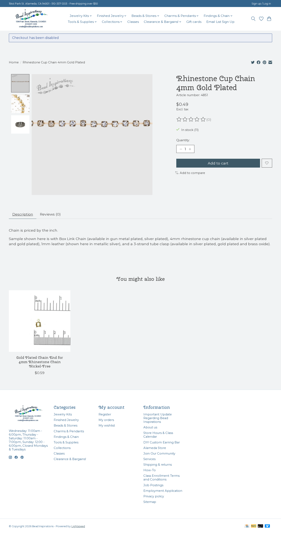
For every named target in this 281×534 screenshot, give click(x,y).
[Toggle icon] (253, 18)
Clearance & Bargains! (70, 459)
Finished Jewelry (66, 420)
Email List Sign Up (220, 22)
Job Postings (153, 485)
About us (150, 427)
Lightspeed (78, 526)
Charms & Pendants (69, 431)
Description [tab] (22, 214)
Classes (133, 22)
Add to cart (218, 163)
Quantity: (183, 140)
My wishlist (107, 425)
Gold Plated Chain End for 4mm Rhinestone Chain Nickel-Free (39, 361)
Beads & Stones (65, 425)
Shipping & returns (157, 464)
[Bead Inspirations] (31, 18)
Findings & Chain (66, 437)
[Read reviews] (191, 119)
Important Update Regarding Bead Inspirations (157, 418)
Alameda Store (154, 448)
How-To (149, 470)
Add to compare (192, 173)
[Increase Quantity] (190, 149)
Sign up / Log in (261, 3)
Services (149, 459)
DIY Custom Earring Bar (161, 442)
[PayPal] (253, 526)
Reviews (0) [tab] (50, 214)
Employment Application (162, 491)
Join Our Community (159, 453)
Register (105, 414)
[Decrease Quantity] (181, 149)
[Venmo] (267, 526)
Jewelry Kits (63, 414)
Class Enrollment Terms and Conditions (161, 477)
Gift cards (193, 22)
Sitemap (149, 502)
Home (14, 62)
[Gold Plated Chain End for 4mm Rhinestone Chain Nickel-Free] (39, 321)
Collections (62, 448)
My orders (106, 420)
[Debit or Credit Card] (260, 526)
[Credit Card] (247, 526)
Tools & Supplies (66, 442)
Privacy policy (153, 496)
